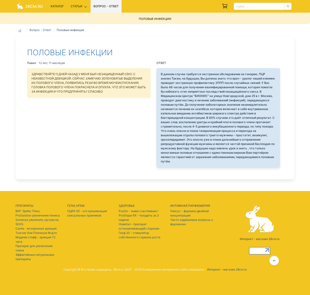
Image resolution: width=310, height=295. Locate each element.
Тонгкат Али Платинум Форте (36, 233)
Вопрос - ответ (106, 6)
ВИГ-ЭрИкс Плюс (28, 211)
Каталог (57, 6)
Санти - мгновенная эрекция (36, 228)
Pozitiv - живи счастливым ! (138, 211)
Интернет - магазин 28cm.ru (227, 269)
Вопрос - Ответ (40, 30)
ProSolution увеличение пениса (38, 215)
